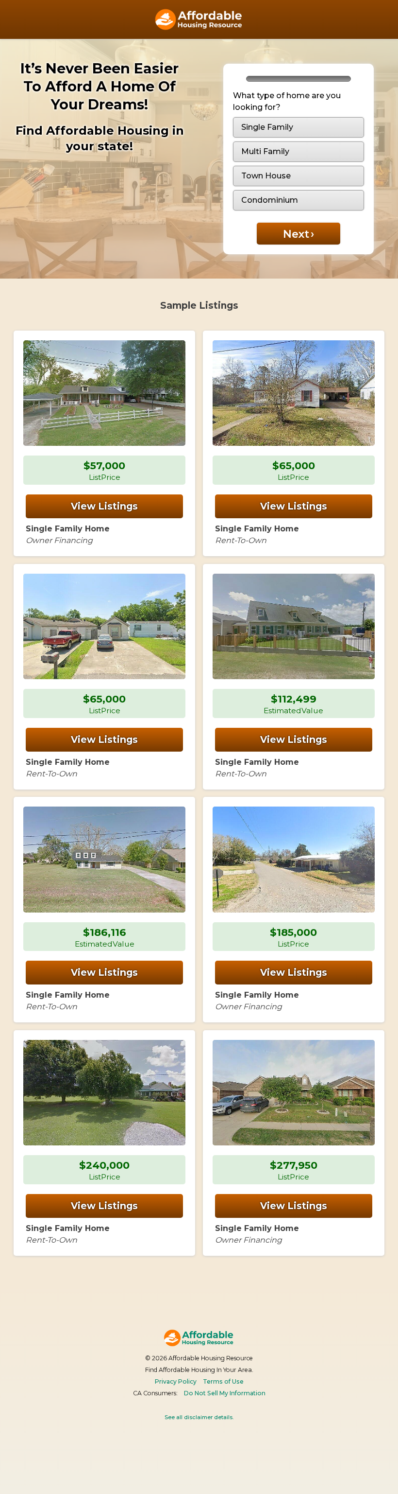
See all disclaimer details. (199, 1417)
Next (298, 234)
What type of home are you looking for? (287, 101)
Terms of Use (223, 1381)
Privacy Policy (176, 1381)
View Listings (104, 506)
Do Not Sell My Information (224, 1393)
